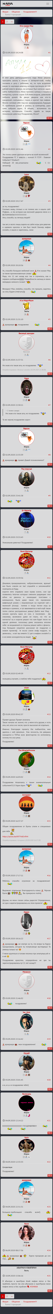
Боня (26, 1223)
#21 (49, 1120)
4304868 (33, 1286)
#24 (49, 1250)
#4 (49, 265)
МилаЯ (26, 1053)
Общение (16, 11)
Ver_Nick (26, 1012)
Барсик (26, 122)
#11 (49, 578)
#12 (49, 673)
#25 (49, 1275)
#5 (49, 319)
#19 (49, 1039)
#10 (49, 537)
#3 (49, 201)
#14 (49, 777)
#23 (49, 1206)
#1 (49, 52)
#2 (49, 149)
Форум (5, 11)
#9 (49, 495)
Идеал (26, 912)
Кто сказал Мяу (26, 26)
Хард (26, 378)
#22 (49, 1162)
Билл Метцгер (26, 551)
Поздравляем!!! (30, 11)
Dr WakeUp (26, 510)
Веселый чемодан (26, 333)
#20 (49, 1080)
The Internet (26, 469)
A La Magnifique (26, 300)
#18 (49, 998)
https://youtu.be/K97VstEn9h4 (15, 836)
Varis (26, 1137)
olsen (26, 687)
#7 (49, 405)
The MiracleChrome (26, 750)
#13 (49, 714)
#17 (49, 938)
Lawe (26, 174)
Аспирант (26, 795)
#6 (49, 360)
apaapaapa (26, 238)
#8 (49, 455)
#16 (49, 875)
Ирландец (26, 1094)
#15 (49, 821)
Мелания (26, 972)
